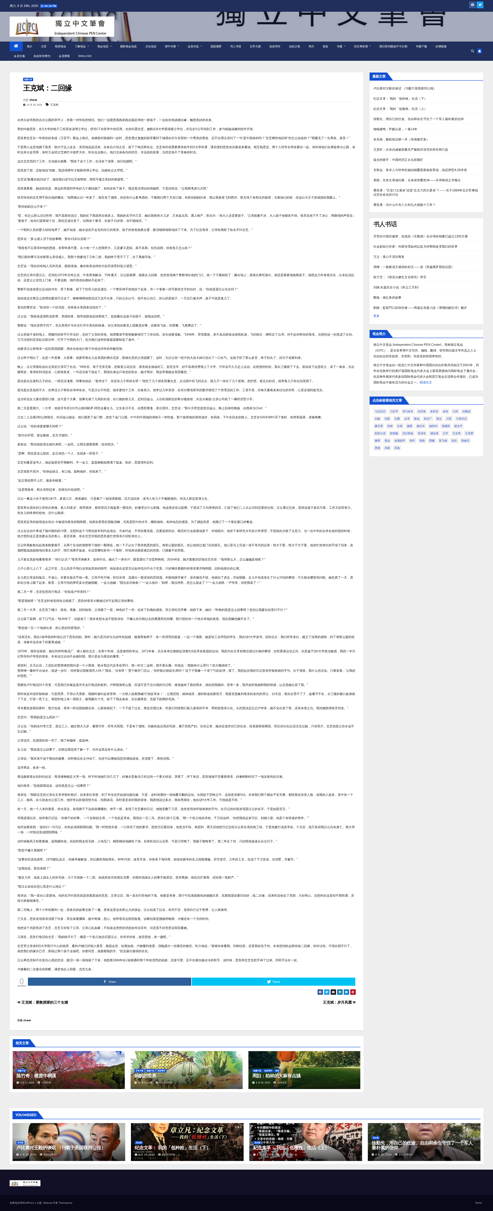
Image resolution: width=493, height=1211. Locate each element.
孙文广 (428, 418)
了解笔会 (81, 46)
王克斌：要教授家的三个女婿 (44, 1002)
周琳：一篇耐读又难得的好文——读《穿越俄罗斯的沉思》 (413, 267)
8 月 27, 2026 (265, 1154)
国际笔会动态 (128, 46)
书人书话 (235, 46)
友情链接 (441, 46)
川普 (449, 418)
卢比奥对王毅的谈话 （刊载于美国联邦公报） (405, 88)
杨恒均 (433, 426)
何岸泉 (422, 411)
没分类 (20, 1143)
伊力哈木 (407, 411)
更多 (376, 315)
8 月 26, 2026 (383, 1154)
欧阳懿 (394, 433)
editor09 (166, 1082)
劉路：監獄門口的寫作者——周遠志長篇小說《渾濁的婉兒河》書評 (420, 307)
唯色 (416, 418)
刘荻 (387, 418)
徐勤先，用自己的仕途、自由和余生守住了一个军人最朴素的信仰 (418, 119)
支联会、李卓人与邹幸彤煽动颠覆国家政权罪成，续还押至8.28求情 (420, 170)
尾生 (439, 418)
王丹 (445, 433)
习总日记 (380, 411)
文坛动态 (151, 46)
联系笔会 (60, 46)
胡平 (412, 440)
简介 (30, 46)
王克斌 (54, 104)
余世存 (434, 411)
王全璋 (457, 433)
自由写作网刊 (42, 56)
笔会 (387, 440)
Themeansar (65, 1202)
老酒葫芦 (399, 440)
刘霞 (397, 418)
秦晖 (377, 440)
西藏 (432, 440)
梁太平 (458, 426)
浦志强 (434, 433)
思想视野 (216, 46)
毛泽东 (422, 433)
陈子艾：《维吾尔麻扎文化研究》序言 (399, 277)
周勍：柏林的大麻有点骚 (276, 1075)
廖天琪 (379, 426)
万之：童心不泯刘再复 (389, 256)
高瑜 (397, 447)
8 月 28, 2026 (146, 1154)
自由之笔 (294, 46)
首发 (325, 46)
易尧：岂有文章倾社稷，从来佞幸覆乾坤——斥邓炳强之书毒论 (417, 180)
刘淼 (377, 418)
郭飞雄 (443, 440)
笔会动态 (103, 46)
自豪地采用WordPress (22, 1202)
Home (478, 1202)
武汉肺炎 (407, 433)
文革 (399, 426)
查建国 (446, 426)
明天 (311, 46)
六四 (455, 411)
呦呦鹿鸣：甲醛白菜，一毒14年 (395, 129)
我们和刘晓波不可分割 (393, 46)
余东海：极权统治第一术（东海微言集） (401, 139)
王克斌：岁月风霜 (338, 1002)
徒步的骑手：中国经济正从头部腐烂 (398, 159)
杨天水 (421, 426)
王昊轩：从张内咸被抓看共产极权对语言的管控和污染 (410, 149)
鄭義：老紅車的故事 (387, 297)
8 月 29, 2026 (28, 1154)
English (85, 56)
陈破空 (465, 440)
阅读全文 (426, 382)
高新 (387, 447)
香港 (377, 447)
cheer (33, 100)
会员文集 (19, 56)
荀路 (422, 440)
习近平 (394, 411)
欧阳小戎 (380, 433)
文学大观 (255, 46)
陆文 (454, 440)
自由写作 (275, 46)
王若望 (469, 433)
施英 (409, 426)
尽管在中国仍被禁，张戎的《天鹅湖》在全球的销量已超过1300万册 (420, 236)
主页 (44, 46)
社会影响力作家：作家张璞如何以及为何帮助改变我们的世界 (415, 246)
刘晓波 (466, 411)
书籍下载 (421, 46)
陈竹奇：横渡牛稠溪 (36, 1075)
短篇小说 (28, 79)
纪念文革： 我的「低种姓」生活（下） (400, 98)
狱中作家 (171, 46)
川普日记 (461, 418)
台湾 (407, 418)
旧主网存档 (361, 46)
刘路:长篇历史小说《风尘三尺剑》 (397, 287)
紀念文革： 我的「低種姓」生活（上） (400, 108)
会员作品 (194, 46)
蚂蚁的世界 (145, 1075)
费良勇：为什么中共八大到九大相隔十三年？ (404, 204)
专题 (340, 46)
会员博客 (64, 56)
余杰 (445, 411)
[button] (472, 51)
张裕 (390, 426)
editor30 (50, 1154)
